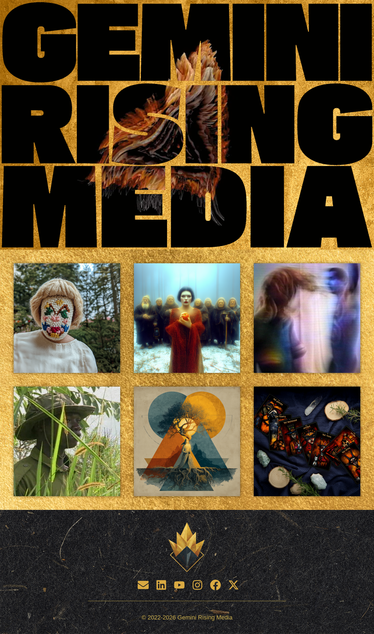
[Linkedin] (161, 584)
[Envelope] (143, 584)
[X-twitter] (233, 584)
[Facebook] (215, 584)
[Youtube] (179, 584)
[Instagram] (197, 584)
